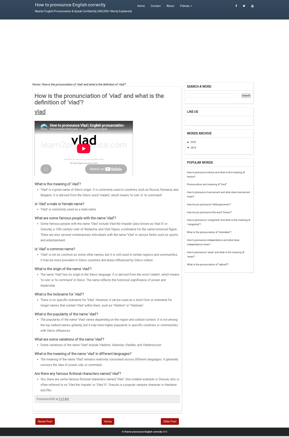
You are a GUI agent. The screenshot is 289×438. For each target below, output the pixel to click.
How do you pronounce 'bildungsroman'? (209, 204)
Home (141, 5)
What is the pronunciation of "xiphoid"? (207, 264)
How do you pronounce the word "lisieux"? (209, 212)
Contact (156, 5)
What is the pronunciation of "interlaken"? (209, 232)
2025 (193, 142)
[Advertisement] (144, 51)
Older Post (169, 421)
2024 (193, 147)
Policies (185, 5)
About (170, 5)
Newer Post (45, 421)
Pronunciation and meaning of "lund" (207, 184)
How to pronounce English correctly (70, 4)
